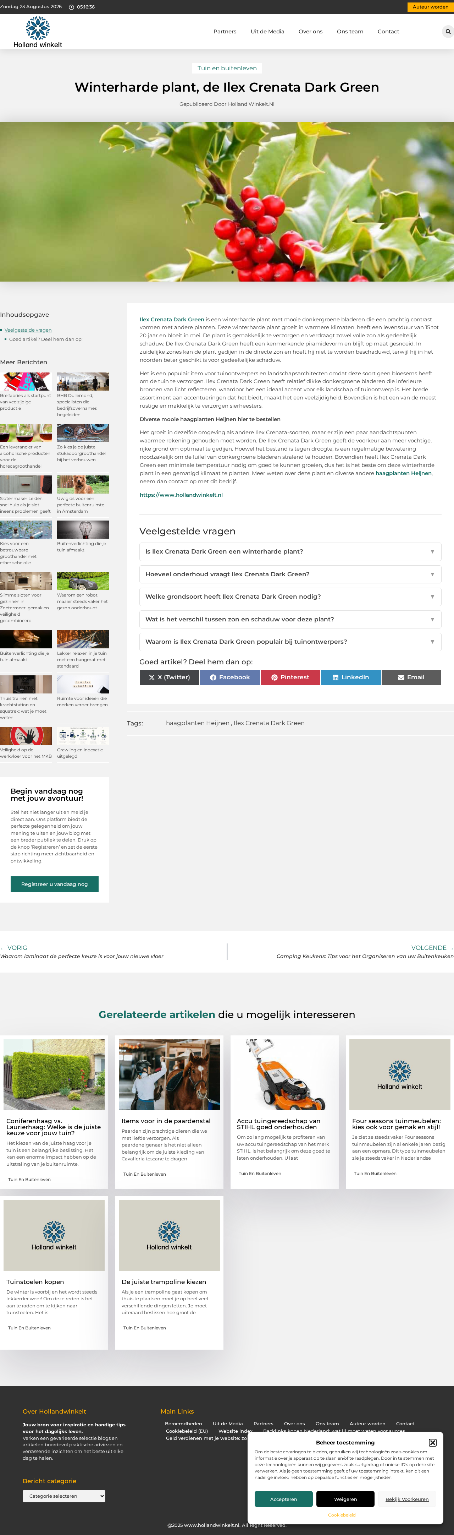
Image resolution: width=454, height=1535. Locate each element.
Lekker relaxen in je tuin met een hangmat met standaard (82, 660)
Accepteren (283, 1499)
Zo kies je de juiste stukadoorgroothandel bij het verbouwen (81, 453)
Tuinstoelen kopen (35, 1281)
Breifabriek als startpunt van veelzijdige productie (25, 402)
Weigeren (345, 1499)
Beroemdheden (183, 1423)
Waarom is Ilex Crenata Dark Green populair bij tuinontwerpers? (290, 641)
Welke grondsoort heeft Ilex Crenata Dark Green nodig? (290, 596)
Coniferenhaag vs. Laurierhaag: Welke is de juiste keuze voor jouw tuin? (53, 1127)
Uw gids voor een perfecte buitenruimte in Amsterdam (80, 505)
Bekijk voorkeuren (407, 1499)
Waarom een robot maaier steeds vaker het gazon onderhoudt (82, 601)
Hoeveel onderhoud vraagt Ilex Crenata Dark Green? (290, 574)
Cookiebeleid (342, 1515)
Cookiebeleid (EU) (187, 1431)
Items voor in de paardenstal (166, 1121)
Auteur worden (368, 1423)
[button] (432, 1442)
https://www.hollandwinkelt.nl (181, 494)
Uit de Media (267, 31)
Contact (388, 31)
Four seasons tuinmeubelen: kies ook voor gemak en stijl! (396, 1124)
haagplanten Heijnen (404, 473)
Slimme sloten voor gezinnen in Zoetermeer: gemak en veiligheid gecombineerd (24, 607)
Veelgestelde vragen (28, 330)
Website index (235, 1431)
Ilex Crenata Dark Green (172, 319)
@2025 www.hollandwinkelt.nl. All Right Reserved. (227, 1525)
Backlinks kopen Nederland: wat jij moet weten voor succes (334, 1431)
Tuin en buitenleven (227, 68)
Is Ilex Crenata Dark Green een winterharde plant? (290, 551)
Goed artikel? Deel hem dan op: (46, 339)
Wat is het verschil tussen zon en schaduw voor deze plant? (290, 619)
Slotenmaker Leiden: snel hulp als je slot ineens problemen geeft (25, 505)
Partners (225, 31)
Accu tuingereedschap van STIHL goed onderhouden (279, 1124)
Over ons (311, 31)
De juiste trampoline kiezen (164, 1281)
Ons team (350, 31)
